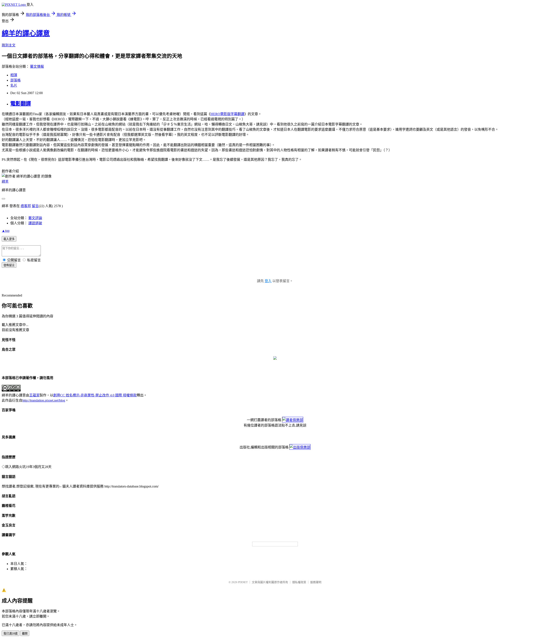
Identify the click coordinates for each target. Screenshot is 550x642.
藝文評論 (35, 218)
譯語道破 (35, 223)
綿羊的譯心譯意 (26, 33)
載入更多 (9, 239)
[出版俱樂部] (299, 447)
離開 (25, 633)
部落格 (15, 80)
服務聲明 (315, 582)
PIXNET (243, 582)
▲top (5, 230)
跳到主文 (8, 45)
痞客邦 (26, 206)
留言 (35, 206)
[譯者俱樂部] (292, 420)
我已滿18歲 (10, 633)
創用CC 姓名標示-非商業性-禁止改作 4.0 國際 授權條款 (95, 395)
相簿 (13, 75)
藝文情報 (37, 66)
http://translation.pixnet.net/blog (43, 400)
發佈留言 (9, 265)
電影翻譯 (20, 103)
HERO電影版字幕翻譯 (227, 114)
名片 (13, 85)
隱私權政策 (299, 582)
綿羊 (5, 181)
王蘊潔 (34, 395)
